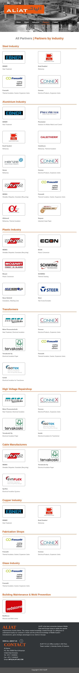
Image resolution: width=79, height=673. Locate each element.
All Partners (23, 38)
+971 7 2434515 (12, 655)
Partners (46, 22)
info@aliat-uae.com (15, 659)
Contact (55, 22)
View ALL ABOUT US (9, 641)
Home (18, 22)
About (26, 22)
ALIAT (9, 627)
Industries (35, 22)
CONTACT (15, 644)
